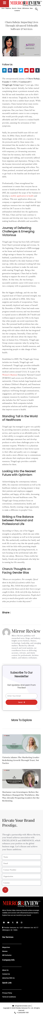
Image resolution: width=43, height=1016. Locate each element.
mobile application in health (22, 196)
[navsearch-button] (36, 9)
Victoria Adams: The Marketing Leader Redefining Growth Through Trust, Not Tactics (20, 760)
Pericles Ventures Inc (11, 927)
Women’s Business (9, 375)
